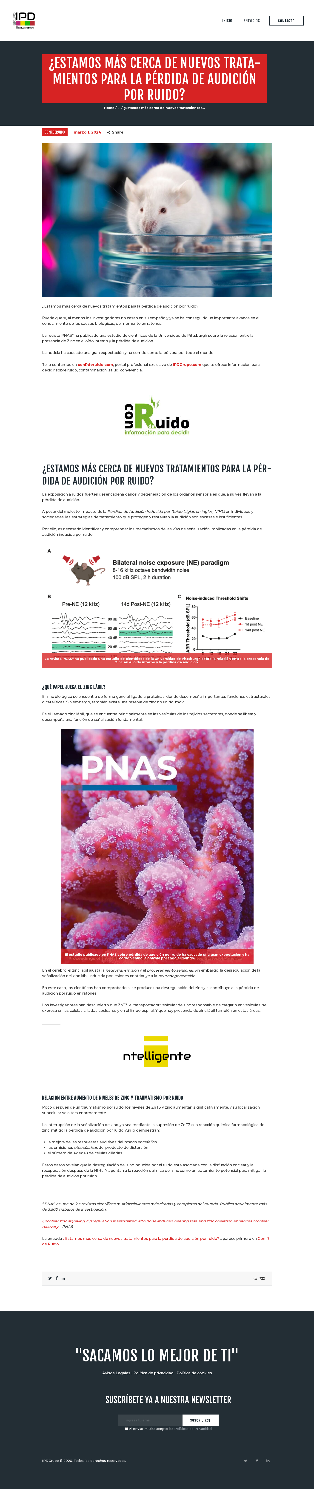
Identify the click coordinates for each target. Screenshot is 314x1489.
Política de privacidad (153, 1373)
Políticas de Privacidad (193, 1429)
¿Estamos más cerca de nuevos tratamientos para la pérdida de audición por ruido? (141, 1238)
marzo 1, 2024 (87, 132)
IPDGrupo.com (187, 364)
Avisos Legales (116, 1373)
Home (109, 108)
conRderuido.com (95, 364)
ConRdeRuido (55, 132)
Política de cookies (194, 1373)
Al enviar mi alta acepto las (170, 1429)
